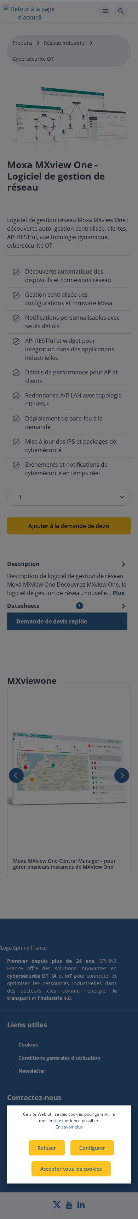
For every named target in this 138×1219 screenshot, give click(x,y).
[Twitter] (57, 1206)
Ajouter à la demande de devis (69, 526)
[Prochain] (121, 775)
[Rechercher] (121, 11)
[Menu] (105, 11)
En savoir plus (69, 1127)
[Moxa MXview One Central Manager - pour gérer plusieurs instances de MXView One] (69, 769)
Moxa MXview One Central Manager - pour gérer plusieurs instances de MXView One (64, 864)
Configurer (92, 1147)
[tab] (67, 578)
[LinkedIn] (81, 1206)
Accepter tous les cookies (71, 1168)
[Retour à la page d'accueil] (30, 12)
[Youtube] (69, 1206)
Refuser (47, 1147)
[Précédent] (16, 775)
